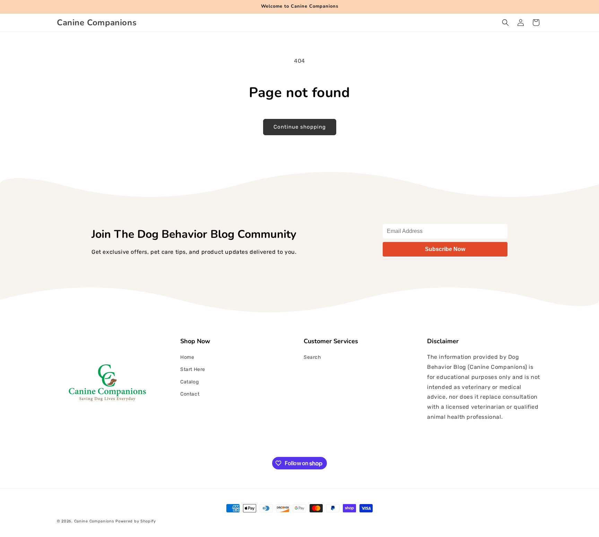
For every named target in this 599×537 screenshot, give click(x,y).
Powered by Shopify (135, 521)
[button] (505, 22)
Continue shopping (300, 127)
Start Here (192, 369)
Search (312, 357)
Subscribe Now (445, 249)
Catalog (189, 382)
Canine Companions (95, 521)
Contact (189, 394)
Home (187, 357)
